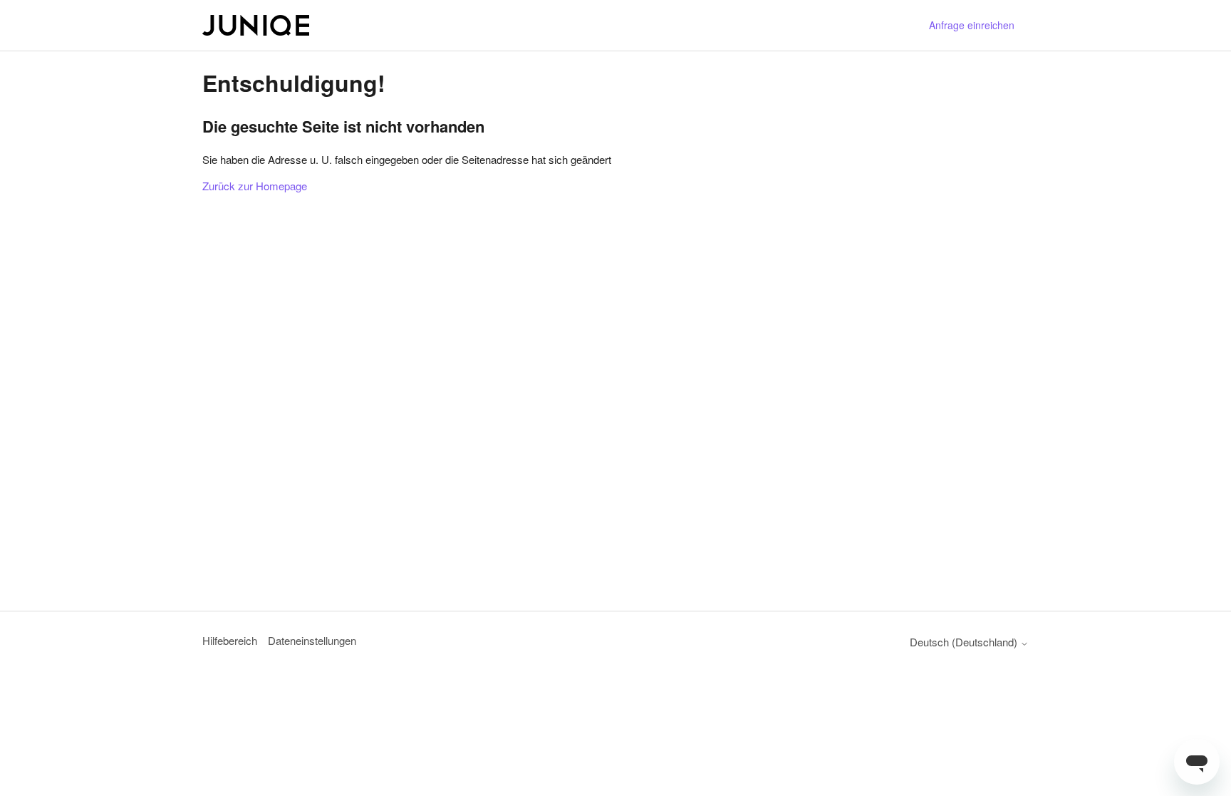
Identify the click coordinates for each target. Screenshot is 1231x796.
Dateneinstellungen (312, 640)
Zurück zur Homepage (254, 185)
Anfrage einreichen (971, 25)
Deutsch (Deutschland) (965, 642)
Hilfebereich (229, 640)
